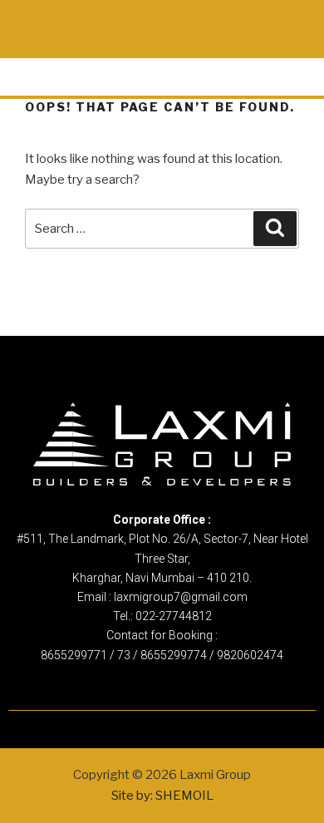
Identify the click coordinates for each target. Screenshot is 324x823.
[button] (162, 25)
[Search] (275, 228)
